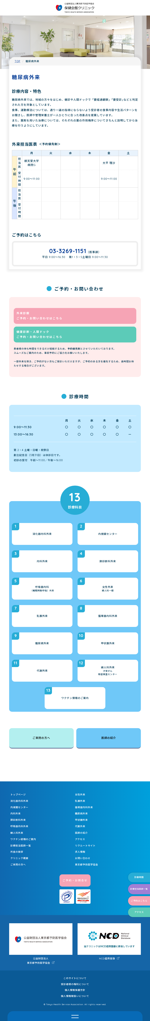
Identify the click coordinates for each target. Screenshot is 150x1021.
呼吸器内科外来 (19, 826)
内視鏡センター (19, 807)
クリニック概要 (19, 858)
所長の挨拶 (16, 851)
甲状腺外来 (81, 819)
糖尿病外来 (81, 813)
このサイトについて (75, 978)
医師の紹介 (108, 738)
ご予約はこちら (139, 900)
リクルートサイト (85, 845)
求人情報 (80, 851)
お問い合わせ (82, 858)
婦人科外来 (16, 832)
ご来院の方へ (41, 738)
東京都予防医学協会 (86, 864)
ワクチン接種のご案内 (23, 839)
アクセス (80, 839)
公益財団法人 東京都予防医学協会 (39, 960)
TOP (17, 61)
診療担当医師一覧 (20, 845)
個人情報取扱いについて (75, 996)
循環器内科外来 (84, 807)
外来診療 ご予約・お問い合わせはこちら (39, 315)
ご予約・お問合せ (75, 880)
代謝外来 (80, 826)
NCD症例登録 (107, 958)
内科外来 (15, 813)
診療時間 (139, 877)
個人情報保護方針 (75, 990)
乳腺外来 (80, 800)
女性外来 (80, 794)
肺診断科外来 (18, 819)
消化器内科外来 (19, 800)
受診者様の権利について (75, 984)
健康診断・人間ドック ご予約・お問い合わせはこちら (39, 334)
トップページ (18, 794)
